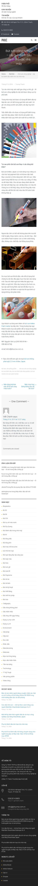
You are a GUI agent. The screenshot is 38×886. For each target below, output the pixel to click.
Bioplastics (7, 506)
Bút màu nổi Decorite (10, 547)
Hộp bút (5, 636)
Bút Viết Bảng (7, 591)
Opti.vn (5, 873)
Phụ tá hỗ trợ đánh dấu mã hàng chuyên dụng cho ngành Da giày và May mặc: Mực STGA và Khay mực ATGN (18, 734)
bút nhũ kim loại (8, 551)
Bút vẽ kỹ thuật (8, 587)
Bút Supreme (7, 575)
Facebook (5, 34)
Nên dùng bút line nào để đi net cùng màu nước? (10, 386)
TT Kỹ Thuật (7, 672)
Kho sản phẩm (7, 861)
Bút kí (5, 535)
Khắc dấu (6, 644)
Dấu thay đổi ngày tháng (11, 616)
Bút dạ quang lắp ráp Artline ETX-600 (23, 487)
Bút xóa (5, 599)
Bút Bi (5, 514)
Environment (7, 628)
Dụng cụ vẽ (7, 624)
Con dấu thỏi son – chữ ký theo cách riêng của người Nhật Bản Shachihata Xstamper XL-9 (17, 706)
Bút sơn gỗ (6, 567)
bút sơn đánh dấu (7, 371)
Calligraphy (6, 603)
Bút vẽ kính (6, 583)
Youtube (16, 34)
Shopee (5, 876)
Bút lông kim (7, 543)
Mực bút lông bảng (9, 656)
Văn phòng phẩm (11, 368)
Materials (6, 652)
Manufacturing (8, 648)
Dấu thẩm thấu (8, 612)
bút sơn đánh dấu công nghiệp (21, 371)
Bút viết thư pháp (8, 595)
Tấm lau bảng (7, 664)
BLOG (5, 510)
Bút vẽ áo (6, 579)
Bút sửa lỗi (6, 571)
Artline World (7, 865)
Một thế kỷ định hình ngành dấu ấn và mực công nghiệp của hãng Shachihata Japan (18, 716)
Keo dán (6, 640)
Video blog (6, 681)
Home (3, 74)
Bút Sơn (11, 74)
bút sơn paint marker (12, 374)
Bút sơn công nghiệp (30, 368)
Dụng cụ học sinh (9, 620)
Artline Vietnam (8, 869)
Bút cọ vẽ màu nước (10, 522)
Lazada (5, 880)
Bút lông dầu (7, 539)
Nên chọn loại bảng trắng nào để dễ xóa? (27, 386)
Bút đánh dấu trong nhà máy (12, 530)
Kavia (3, 474)
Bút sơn (21, 368)
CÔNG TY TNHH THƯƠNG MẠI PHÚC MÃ (14, 779)
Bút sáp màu (7, 559)
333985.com (6, 467)
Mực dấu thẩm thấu (9, 660)
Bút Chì (5, 518)
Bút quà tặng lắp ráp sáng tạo (13, 555)
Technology (7, 668)
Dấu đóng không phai (10, 608)
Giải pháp (6, 632)
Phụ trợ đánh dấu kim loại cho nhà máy (15, 724)
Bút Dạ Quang (7, 526)
